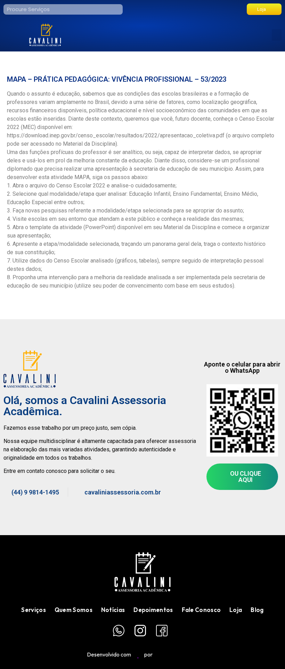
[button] (277, 35)
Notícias (113, 609)
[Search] (117, 9)
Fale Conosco (201, 609)
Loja (235, 609)
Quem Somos (73, 609)
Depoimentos (153, 609)
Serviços (33, 609)
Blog (257, 609)
